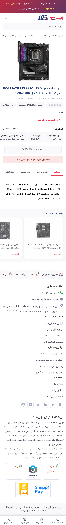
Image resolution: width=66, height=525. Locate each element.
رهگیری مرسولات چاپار (51, 366)
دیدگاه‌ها (10, 171)
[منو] (6, 18)
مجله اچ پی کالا (55, 396)
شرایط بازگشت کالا (53, 335)
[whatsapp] (38, 405)
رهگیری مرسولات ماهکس (49, 372)
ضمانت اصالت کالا (53, 342)
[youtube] (30, 405)
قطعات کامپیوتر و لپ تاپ (28, 35)
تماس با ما (57, 390)
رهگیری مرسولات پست (51, 353)
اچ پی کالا (59, 35)
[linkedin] (45, 405)
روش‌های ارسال (55, 329)
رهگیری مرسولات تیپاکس (49, 360)
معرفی (57, 171)
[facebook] (23, 405)
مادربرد (11, 35)
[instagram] (60, 405)
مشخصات (25, 171)
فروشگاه (48, 35)
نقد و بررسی (42, 171)
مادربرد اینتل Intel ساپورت (31, 105)
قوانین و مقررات (54, 323)
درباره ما (58, 384)
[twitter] (53, 405)
